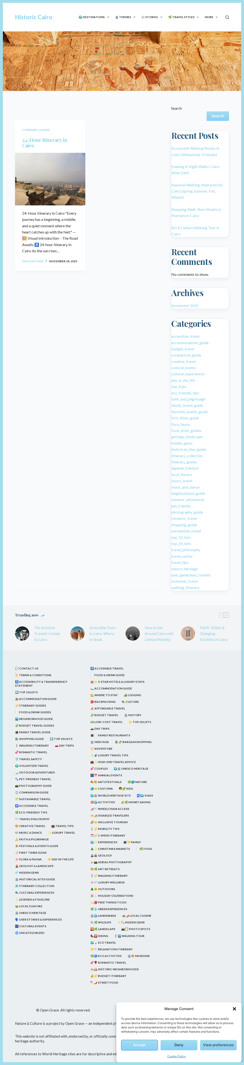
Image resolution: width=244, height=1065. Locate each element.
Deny (178, 1045)
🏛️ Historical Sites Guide (35, 879)
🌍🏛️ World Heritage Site (110, 795)
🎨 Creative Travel (30, 826)
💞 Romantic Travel (31, 752)
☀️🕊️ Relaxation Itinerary (111, 949)
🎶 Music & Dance (28, 832)
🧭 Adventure (101, 748)
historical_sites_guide (188, 449)
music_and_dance (185, 487)
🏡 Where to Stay (104, 695)
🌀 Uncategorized (29, 933)
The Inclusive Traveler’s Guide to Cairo (47, 633)
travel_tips (179, 562)
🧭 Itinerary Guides (30, 705)
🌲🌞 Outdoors (102, 889)
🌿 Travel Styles (181, 17)
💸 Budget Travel (104, 715)
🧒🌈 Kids (126, 788)
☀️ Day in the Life (61, 859)
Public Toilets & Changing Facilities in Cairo (214, 633)
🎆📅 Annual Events (106, 775)
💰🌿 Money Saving (136, 802)
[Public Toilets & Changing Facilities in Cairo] (188, 633)
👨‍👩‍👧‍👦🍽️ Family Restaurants (110, 735)
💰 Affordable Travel (107, 708)
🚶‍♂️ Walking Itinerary (32, 745)
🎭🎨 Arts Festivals (106, 782)
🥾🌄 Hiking (99, 936)
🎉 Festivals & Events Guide (36, 846)
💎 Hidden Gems (27, 872)
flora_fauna (180, 424)
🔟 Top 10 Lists (26, 692)
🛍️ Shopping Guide (29, 739)
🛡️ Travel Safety (28, 759)
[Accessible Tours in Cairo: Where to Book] (77, 633)
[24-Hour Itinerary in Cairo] (50, 179)
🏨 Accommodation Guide (36, 699)
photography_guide (187, 512)
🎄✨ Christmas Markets (110, 849)
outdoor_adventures (187, 499)
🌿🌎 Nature (137, 782)
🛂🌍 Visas (145, 795)
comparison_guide (186, 355)
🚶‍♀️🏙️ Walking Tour (129, 936)
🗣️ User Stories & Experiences (38, 919)
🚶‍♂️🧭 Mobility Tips (104, 829)
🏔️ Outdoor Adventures (35, 772)
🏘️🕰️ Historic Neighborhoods (114, 969)
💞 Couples (99, 768)
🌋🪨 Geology (101, 855)
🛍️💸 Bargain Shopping (133, 742)
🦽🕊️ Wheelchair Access (109, 809)
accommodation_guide (189, 342)
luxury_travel (181, 480)
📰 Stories (149, 17)
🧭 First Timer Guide (31, 852)
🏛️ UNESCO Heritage (30, 913)
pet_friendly (181, 506)
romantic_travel (184, 518)
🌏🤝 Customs (101, 788)
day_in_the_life (183, 380)
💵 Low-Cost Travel (106, 722)
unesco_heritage (184, 568)
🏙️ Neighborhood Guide (34, 719)
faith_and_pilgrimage (188, 399)
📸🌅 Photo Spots (135, 929)
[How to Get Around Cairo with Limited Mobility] (133, 633)
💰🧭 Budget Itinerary (108, 976)
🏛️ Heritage (99, 742)
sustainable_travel (186, 531)
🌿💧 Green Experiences (108, 909)
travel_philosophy (185, 549)
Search (176, 108)
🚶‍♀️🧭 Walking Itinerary (109, 875)
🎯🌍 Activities (102, 802)
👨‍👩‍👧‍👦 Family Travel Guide (33, 732)
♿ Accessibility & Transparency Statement (41, 683)
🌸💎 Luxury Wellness (107, 882)
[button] (234, 1008)
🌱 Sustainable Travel (33, 799)
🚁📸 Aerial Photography (111, 862)
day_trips (178, 386)
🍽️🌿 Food (144, 849)
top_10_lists (181, 537)
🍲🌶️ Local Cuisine (136, 915)
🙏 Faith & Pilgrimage (32, 839)
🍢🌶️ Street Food (104, 982)
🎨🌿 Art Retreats (105, 869)
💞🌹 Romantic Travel (108, 962)
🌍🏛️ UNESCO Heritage (131, 768)
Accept (139, 1045)
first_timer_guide (185, 418)
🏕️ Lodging (132, 695)
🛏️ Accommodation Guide (111, 688)
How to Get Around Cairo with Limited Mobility (159, 633)
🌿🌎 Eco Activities (106, 956)
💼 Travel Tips (62, 826)
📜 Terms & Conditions (33, 675)
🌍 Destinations (92, 17)
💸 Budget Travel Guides (34, 725)
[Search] (227, 17)
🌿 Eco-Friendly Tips (31, 812)
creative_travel (183, 361)
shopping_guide (184, 524)
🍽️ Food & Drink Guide (107, 675)
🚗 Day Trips (64, 745)
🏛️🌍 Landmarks (103, 915)
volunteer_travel (184, 581)
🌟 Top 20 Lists (139, 722)
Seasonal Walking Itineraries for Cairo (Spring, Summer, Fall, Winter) (197, 191)
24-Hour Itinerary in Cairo (44, 143)
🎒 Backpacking (103, 701)
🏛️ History (132, 715)
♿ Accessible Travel (31, 805)
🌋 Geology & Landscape (34, 866)
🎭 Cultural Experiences (34, 892)
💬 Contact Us (26, 668)
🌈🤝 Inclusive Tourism (108, 822)
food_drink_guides (186, 430)
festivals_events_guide (189, 411)
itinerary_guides (36, 130)
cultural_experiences (188, 374)
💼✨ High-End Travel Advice (113, 762)
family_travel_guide (187, 405)
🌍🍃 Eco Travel (103, 942)
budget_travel (182, 349)
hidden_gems (182, 443)
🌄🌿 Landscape (102, 929)
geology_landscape (187, 436)
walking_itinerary (185, 587)
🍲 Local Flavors (28, 906)
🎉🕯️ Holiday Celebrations (111, 895)
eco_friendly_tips (185, 393)
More (209, 17)
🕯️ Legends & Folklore (32, 899)
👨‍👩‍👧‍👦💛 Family (132, 842)
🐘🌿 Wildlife (100, 922)
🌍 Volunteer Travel (31, 766)
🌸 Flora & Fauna (28, 859)
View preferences (218, 1045)
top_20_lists (181, 543)
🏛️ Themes (123, 17)
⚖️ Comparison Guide (32, 792)
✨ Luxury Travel (61, 832)
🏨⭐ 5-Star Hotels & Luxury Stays (117, 682)
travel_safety (182, 556)
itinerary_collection (187, 455)
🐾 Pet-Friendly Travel (33, 779)
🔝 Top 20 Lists (61, 739)
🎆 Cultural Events (30, 926)
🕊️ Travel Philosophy (32, 819)
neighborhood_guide (188, 493)
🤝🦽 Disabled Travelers (109, 815)
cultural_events (183, 367)
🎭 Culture (130, 701)
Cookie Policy (176, 1056)
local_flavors (181, 474)
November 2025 (184, 305)
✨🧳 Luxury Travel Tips (109, 755)
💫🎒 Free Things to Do (108, 902)
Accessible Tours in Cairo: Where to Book (102, 633)
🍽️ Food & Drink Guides (33, 712)
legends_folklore (184, 468)
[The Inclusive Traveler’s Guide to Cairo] (22, 633)
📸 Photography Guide (33, 786)
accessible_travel (185, 336)
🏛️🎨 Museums (138, 956)
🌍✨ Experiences (103, 842)
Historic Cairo (33, 16)
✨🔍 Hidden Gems (131, 922)
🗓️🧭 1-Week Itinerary (107, 835)
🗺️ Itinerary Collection (34, 886)
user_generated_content (190, 575)
